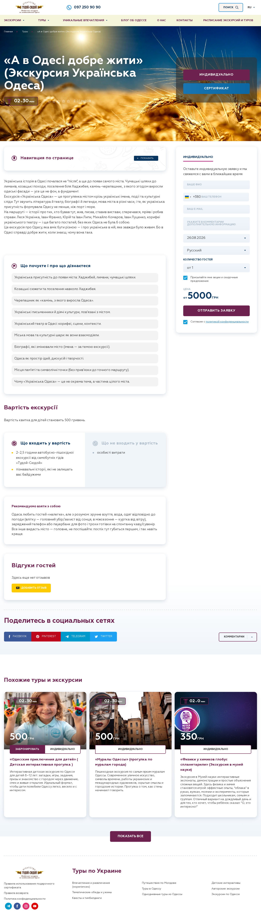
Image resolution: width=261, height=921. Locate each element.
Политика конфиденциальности (24, 899)
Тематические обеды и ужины (92, 892)
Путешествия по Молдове (159, 883)
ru (249, 7)
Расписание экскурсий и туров (228, 20)
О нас (161, 20)
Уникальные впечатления (83, 20)
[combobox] (192, 197)
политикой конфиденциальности (227, 321)
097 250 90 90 (87, 7)
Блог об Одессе (134, 20)
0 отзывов (82, 101)
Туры (42, 20)
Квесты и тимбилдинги (87, 898)
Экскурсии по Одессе (226, 894)
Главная (8, 32)
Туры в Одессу (151, 888)
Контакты (185, 20)
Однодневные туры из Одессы (162, 894)
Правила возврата (16, 893)
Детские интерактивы (226, 883)
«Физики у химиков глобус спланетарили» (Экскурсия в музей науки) (211, 765)
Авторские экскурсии (226, 888)
